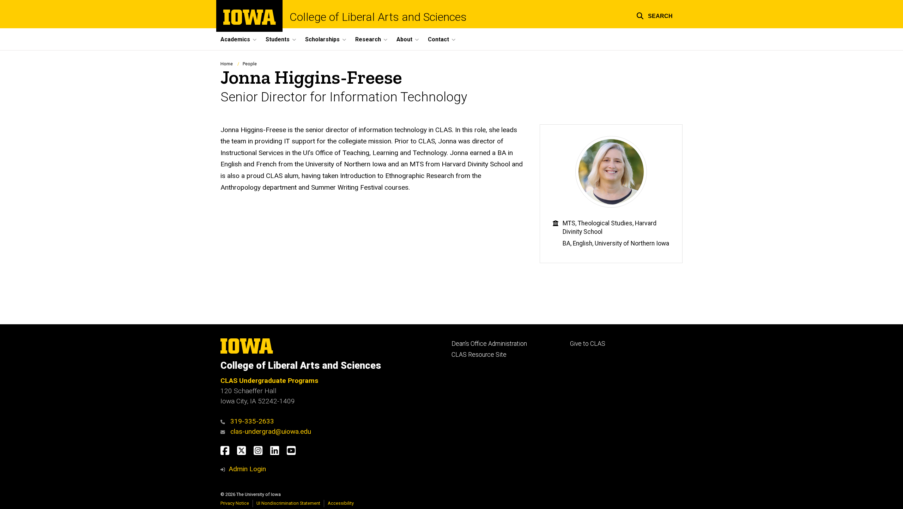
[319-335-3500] (224, 421)
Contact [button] (438, 39)
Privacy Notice (234, 503)
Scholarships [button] (322, 39)
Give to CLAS (587, 343)
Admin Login (247, 469)
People (250, 63)
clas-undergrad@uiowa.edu (270, 431)
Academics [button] (235, 39)
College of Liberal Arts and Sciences (378, 17)
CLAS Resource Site (479, 354)
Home (226, 63)
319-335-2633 (252, 421)
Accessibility (341, 503)
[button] (654, 15)
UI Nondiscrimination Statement (288, 503)
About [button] (404, 39)
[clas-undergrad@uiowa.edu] (224, 431)
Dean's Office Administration (489, 343)
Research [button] (368, 39)
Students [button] (278, 39)
